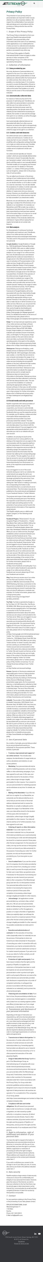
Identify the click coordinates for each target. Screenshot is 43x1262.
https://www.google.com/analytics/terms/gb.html (22, 319)
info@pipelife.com (17, 1215)
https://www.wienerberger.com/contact (22, 1098)
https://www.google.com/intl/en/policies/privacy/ (23, 634)
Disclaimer (21, 1241)
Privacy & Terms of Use (21, 1243)
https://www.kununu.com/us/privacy (19, 697)
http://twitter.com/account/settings (19, 668)
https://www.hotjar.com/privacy (26, 345)
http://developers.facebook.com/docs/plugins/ (25, 529)
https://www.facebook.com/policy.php (20, 566)
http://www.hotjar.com (14, 326)
